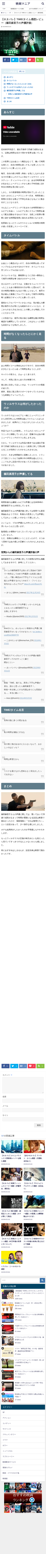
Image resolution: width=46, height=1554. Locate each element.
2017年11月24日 (33, 592)
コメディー (7, 1423)
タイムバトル (10, 80)
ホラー (5, 1445)
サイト (5, 1115)
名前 (4, 1097)
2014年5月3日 (26, 698)
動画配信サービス (9, 1462)
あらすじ (8, 77)
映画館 (5, 1478)
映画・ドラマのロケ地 (11, 1473)
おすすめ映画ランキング (36, 8)
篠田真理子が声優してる (14, 90)
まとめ (8, 101)
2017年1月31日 (31, 616)
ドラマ (5, 1440)
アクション (7, 1418)
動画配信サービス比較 (17, 8)
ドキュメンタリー (9, 1434)
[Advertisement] (23, 959)
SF (2, 1136)
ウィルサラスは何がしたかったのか (18, 87)
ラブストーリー (8, 1456)
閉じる (22, 71)
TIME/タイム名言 (11, 98)
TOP (4, 8)
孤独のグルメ (8, 1467)
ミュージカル (8, 1451)
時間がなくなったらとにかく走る (17, 84)
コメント (7, 1075)
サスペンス (7, 1429)
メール (5, 1106)
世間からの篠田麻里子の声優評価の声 (20, 94)
